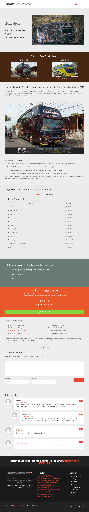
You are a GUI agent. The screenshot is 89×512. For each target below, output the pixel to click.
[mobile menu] (75, 3)
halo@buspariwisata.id (44, 304)
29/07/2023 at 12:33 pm (22, 431)
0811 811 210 (44, 301)
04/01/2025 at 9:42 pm (22, 402)
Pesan (7, 359)
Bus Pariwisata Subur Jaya (17, 331)
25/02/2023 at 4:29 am (22, 443)
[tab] (38, 195)
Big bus (38, 194)
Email (33, 379)
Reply (81, 400)
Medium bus (49, 194)
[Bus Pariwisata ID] (19, 4)
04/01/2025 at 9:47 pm (28, 416)
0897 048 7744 (18, 274)
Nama (7, 379)
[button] (7, 125)
